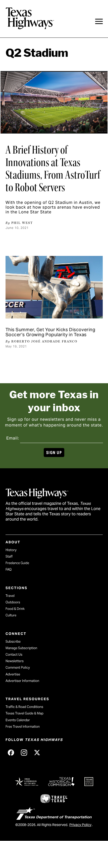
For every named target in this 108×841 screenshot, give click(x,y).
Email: (12, 438)
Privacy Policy (80, 824)
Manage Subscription (21, 648)
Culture (11, 615)
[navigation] (99, 21)
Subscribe (13, 641)
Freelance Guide (17, 563)
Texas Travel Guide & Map (24, 713)
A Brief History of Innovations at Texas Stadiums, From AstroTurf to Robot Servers (53, 168)
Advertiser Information (22, 681)
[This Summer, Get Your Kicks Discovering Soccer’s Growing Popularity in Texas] (54, 287)
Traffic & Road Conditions (24, 707)
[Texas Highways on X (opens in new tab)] (37, 752)
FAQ (9, 569)
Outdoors (13, 602)
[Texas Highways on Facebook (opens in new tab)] (11, 752)
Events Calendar (18, 720)
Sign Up (54, 452)
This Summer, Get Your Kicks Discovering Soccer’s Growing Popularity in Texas (50, 332)
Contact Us (14, 654)
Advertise (13, 674)
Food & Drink (15, 609)
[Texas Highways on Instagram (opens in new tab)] (24, 752)
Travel (10, 596)
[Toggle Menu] (99, 21)
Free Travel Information (23, 726)
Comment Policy (18, 667)
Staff (9, 556)
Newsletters (15, 661)
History (11, 550)
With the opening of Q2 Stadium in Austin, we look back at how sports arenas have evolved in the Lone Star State (53, 207)
